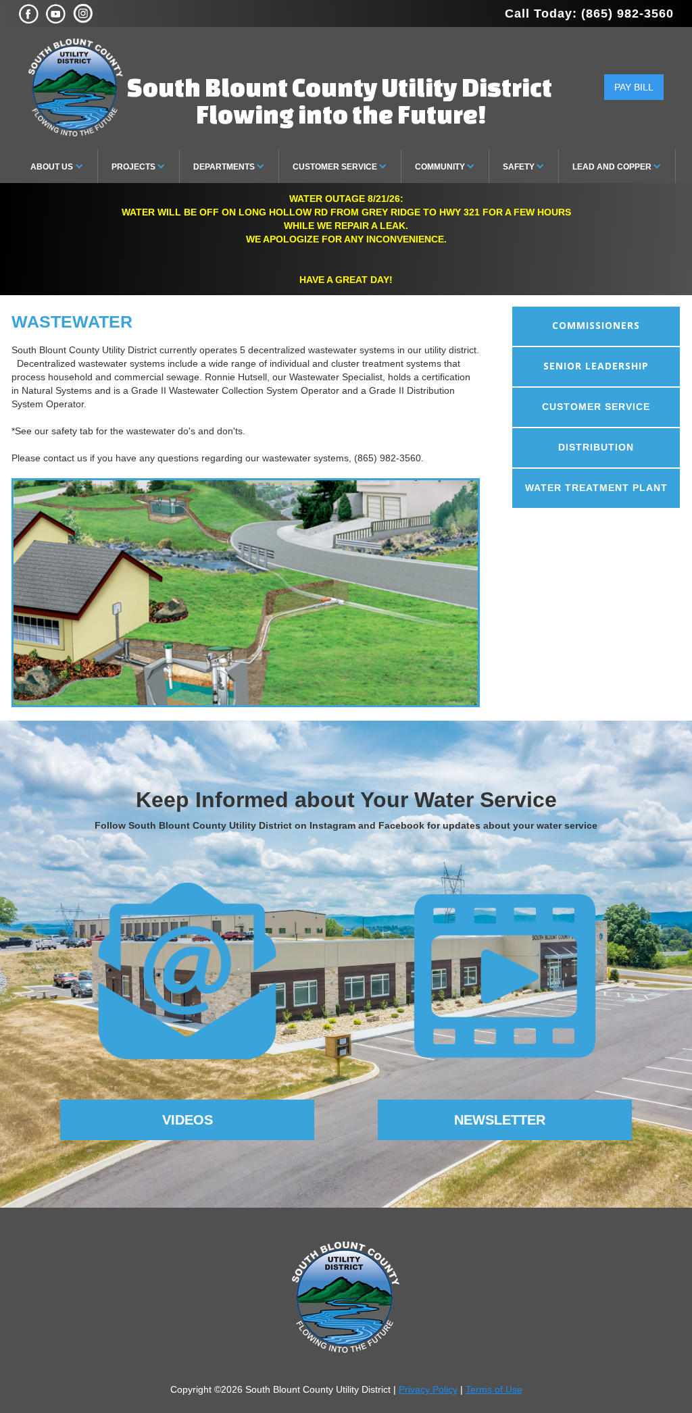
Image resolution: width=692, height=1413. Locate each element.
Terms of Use (494, 1389)
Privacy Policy (428, 1389)
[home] (75, 87)
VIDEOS (187, 1119)
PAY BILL (633, 87)
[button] (57, 166)
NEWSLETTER (499, 1119)
